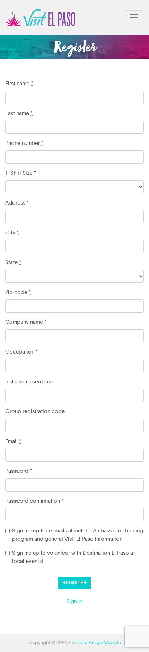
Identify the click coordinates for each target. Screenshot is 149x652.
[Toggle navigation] (133, 17)
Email (13, 441)
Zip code (18, 292)
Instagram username (29, 382)
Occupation (21, 352)
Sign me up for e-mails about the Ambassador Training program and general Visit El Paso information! (77, 535)
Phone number (24, 143)
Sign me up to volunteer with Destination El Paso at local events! (73, 557)
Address (17, 203)
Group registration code (35, 412)
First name (19, 84)
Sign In (74, 602)
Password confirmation (34, 501)
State (13, 263)
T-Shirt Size (20, 173)
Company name (25, 322)
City (12, 233)
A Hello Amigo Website (96, 642)
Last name (19, 113)
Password (18, 471)
